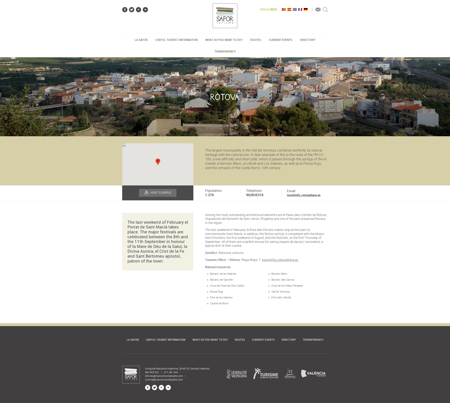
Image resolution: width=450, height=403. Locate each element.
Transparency (225, 51)
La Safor (141, 40)
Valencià (284, 9)
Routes (255, 40)
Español (289, 9)
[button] (158, 162)
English (295, 9)
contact (318, 9)
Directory (307, 40)
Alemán (306, 9)
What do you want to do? (224, 40)
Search (325, 9)
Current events (280, 40)
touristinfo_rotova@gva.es (303, 195)
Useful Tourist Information (176, 40)
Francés (300, 9)
